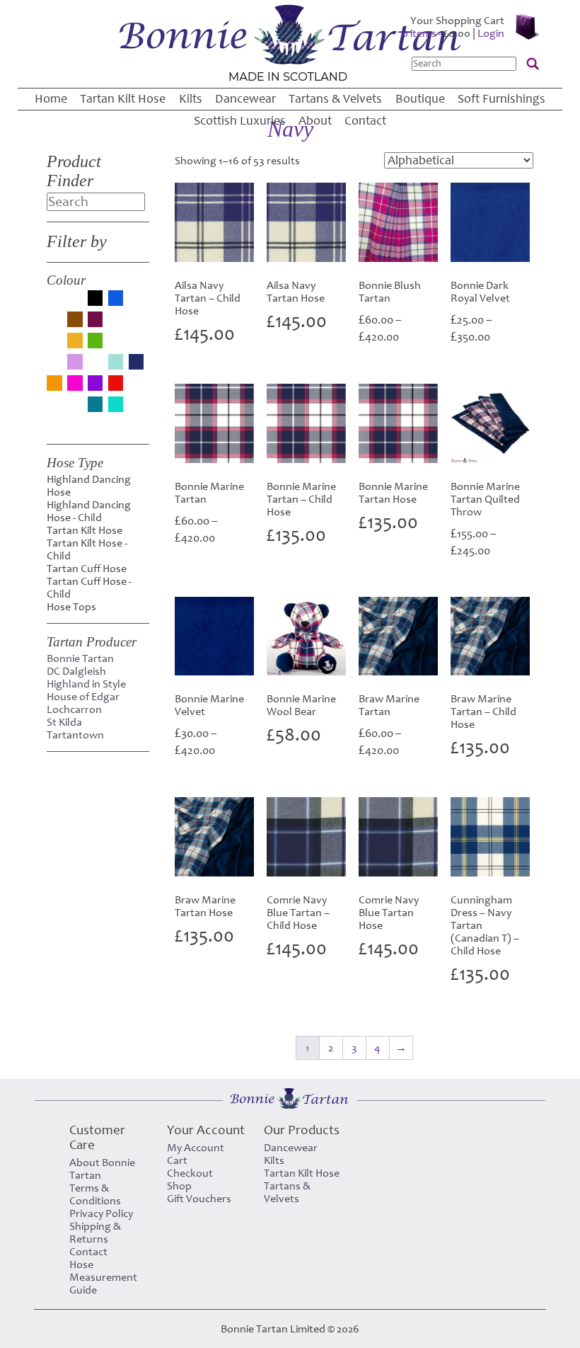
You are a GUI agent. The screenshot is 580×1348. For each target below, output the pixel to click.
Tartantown (75, 735)
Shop (179, 1186)
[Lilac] (75, 363)
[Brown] (75, 321)
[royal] (54, 408)
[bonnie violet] (54, 323)
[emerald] (136, 323)
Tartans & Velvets (335, 98)
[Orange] (54, 384)
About (315, 120)
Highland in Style (86, 684)
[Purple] (95, 384)
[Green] (95, 342)
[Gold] (75, 342)
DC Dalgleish (76, 671)
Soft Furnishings (501, 98)
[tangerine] (75, 408)
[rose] (136, 387)
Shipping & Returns (95, 1232)
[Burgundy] (95, 321)
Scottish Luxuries (240, 120)
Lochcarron (74, 709)
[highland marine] (136, 344)
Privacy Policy (101, 1213)
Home (51, 98)
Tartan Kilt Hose (123, 98)
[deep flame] (116, 323)
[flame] (54, 344)
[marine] (95, 366)
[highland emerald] (116, 344)
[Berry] (75, 302)
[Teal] (95, 405)
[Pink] (75, 384)
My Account (195, 1147)
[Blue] (116, 299)
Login (490, 33)
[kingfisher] (54, 366)
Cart (177, 1160)
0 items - (436, 33)
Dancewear (245, 98)
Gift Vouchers (199, 1198)
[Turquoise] (116, 405)
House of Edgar (83, 696)
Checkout (190, 1173)
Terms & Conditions (95, 1194)
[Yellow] (54, 424)
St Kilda (64, 722)
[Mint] (116, 363)
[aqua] (54, 302)
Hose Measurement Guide (103, 1277)
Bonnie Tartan (80, 658)
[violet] (136, 408)
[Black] (95, 299)
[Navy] (136, 363)
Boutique (420, 98)
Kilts (190, 98)
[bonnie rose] (136, 302)
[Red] (116, 384)
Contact (365, 120)
